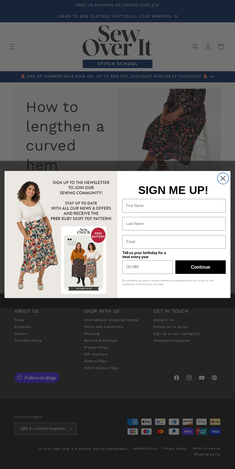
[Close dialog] (223, 178)
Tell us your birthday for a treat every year (144, 255)
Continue (200, 266)
